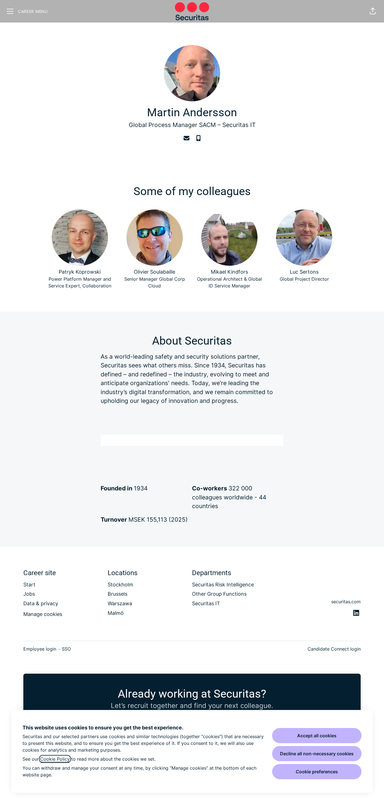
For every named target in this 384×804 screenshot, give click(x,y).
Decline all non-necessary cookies (317, 753)
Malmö (116, 613)
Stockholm (120, 585)
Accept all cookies (316, 735)
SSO (66, 649)
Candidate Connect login (334, 649)
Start (29, 585)
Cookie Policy (55, 759)
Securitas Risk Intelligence (223, 585)
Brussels (117, 594)
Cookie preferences (317, 771)
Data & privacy (40, 603)
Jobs (29, 594)
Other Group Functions (219, 594)
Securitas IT (239, 124)
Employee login (39, 649)
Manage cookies (42, 614)
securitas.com (346, 601)
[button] (373, 11)
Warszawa (120, 603)
